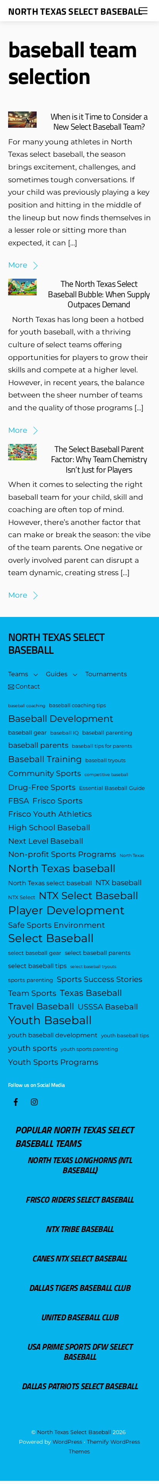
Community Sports (44, 773)
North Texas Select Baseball (74, 1432)
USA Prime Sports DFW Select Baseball (79, 1351)
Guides (57, 674)
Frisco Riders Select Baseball (79, 1199)
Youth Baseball (50, 1020)
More (17, 264)
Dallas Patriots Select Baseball (79, 1385)
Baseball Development (60, 718)
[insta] (34, 1101)
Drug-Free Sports (42, 787)
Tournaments (106, 674)
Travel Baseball (41, 1006)
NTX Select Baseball (88, 895)
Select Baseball (51, 938)
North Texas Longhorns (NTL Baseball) (79, 1164)
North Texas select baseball (50, 883)
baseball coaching (27, 705)
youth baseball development (53, 1035)
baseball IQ (64, 733)
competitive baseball (106, 774)
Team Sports (32, 993)
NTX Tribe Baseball (79, 1228)
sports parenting (30, 980)
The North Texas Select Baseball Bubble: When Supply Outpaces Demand (99, 294)
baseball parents (38, 745)
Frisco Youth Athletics (50, 814)
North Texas (132, 855)
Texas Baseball (91, 992)
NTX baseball (118, 882)
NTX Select (21, 897)
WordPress (67, 1441)
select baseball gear (34, 952)
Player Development (66, 910)
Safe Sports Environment (56, 925)
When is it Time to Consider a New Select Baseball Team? (99, 122)
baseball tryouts (105, 760)
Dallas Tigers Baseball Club (79, 1287)
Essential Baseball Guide (112, 788)
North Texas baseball (61, 868)
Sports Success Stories (99, 979)
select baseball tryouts (93, 966)
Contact (27, 686)
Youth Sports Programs (53, 1062)
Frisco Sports (57, 800)
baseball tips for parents (102, 746)
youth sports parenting (89, 1049)
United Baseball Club (79, 1317)
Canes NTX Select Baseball (79, 1258)
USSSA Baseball (108, 1006)
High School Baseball (49, 827)
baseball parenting (107, 732)
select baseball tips (37, 966)
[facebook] (16, 1101)
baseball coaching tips (77, 705)
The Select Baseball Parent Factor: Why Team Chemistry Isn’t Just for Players (99, 459)
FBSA (18, 800)
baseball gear (27, 732)
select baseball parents (97, 952)
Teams (18, 674)
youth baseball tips (125, 1035)
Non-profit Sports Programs (62, 854)
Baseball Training (45, 759)
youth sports (32, 1048)
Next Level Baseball (45, 841)
